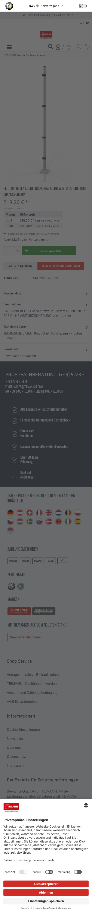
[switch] (83, 6)
